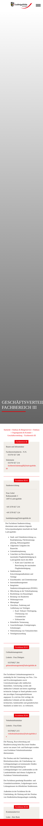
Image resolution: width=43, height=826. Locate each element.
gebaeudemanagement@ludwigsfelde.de (21, 665)
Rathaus (36, 430)
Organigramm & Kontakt (21, 433)
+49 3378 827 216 (13, 507)
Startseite (7, 430)
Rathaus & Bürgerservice (21, 430)
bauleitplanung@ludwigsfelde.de (18, 518)
